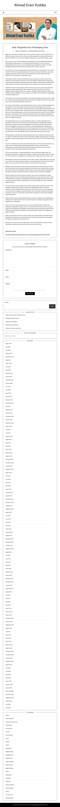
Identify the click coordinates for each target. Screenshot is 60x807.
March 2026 (9, 343)
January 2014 (9, 495)
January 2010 (9, 648)
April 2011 (8, 605)
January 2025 (9, 353)
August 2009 (9, 664)
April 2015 (8, 446)
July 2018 (8, 429)
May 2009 (8, 674)
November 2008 (10, 694)
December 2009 (9, 651)
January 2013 (9, 535)
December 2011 (9, 578)
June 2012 (8, 558)
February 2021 (9, 373)
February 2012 (9, 572)
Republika (8, 781)
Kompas (7, 741)
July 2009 (8, 668)
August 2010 (9, 628)
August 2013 (9, 512)
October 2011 (9, 585)
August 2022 (9, 363)
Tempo (7, 791)
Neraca (7, 771)
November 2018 (10, 416)
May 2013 (8, 522)
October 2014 (9, 466)
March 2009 (9, 681)
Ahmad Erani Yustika (30, 5)
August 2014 (9, 472)
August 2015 (9, 439)
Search (7, 302)
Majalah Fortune (9, 755)
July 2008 (8, 704)
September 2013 (10, 509)
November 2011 (10, 582)
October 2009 (9, 658)
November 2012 (10, 542)
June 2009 (8, 671)
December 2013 (9, 499)
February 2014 (9, 492)
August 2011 (9, 591)
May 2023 (8, 360)
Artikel (7, 715)
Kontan (7, 745)
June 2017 (8, 433)
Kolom (7, 738)
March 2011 (9, 608)
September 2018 (10, 423)
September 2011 (10, 588)
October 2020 (9, 383)
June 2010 (8, 634)
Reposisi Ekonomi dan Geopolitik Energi (15, 315)
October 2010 (9, 621)
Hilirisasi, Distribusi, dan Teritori (13, 328)
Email (7, 277)
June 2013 (8, 519)
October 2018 (9, 419)
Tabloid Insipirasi (10, 788)
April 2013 (8, 525)
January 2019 (9, 413)
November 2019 (10, 403)
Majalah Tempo (9, 765)
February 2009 (9, 684)
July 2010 (8, 631)
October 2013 (9, 505)
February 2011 (9, 611)
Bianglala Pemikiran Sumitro (12, 318)
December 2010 (9, 618)
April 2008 (8, 707)
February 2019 (9, 409)
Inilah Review (9, 725)
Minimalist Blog (35, 804)
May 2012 (8, 562)
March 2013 (9, 529)
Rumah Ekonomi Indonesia (12, 325)
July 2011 (8, 595)
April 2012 (8, 565)
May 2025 (8, 350)
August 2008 (9, 701)
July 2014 (8, 476)
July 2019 (8, 406)
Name (7, 270)
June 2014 (8, 479)
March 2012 (9, 568)
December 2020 (9, 380)
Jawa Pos (8, 731)
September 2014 (10, 469)
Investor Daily (9, 728)
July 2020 (8, 386)
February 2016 (9, 436)
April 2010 (8, 638)
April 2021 (8, 370)
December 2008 (9, 691)
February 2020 (9, 399)
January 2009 (9, 687)
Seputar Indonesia (10, 784)
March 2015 (9, 449)
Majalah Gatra (9, 758)
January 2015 (9, 456)
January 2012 (9, 575)
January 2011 (9, 615)
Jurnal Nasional (9, 735)
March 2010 (9, 641)
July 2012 (8, 555)
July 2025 (8, 347)
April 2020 (8, 393)
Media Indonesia (10, 768)
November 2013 (10, 502)
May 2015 (8, 442)
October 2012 (9, 545)
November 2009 (10, 654)
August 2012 (9, 552)
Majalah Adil (8, 748)
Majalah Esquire (9, 751)
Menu (55, 12)
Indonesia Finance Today (11, 722)
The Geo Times (9, 794)
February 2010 (9, 644)
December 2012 (9, 538)
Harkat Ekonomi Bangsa (11, 321)
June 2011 (8, 598)
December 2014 (9, 459)
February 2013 (9, 532)
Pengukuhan (8, 774)
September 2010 (10, 625)
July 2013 (8, 515)
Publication (8, 778)
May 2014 (8, 482)
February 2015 (9, 452)
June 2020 (8, 389)
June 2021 (8, 366)
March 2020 (9, 396)
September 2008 (10, 697)
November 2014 (10, 462)
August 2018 (9, 426)
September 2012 (10, 548)
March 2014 (9, 489)
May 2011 (8, 601)
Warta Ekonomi (9, 798)
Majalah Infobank (10, 761)
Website (7, 283)
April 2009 (8, 678)
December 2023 (9, 356)
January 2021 (9, 376)
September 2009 (10, 661)
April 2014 (8, 485)
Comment (8, 250)
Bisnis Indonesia (9, 718)
